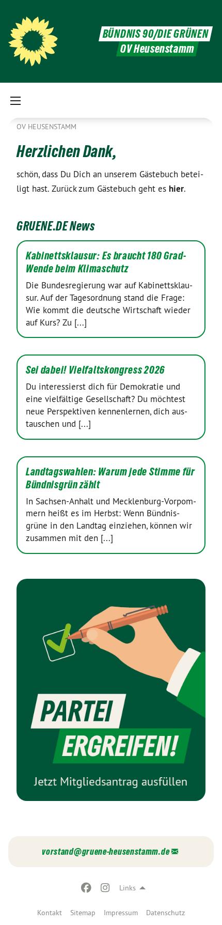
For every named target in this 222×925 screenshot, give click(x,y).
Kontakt (49, 912)
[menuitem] (49, 912)
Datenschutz (165, 912)
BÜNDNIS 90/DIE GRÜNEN (156, 33)
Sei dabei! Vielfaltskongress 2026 (95, 370)
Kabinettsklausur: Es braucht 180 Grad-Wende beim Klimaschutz (106, 262)
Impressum (121, 912)
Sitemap (83, 912)
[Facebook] (86, 887)
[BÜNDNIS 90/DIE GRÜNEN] (33, 41)
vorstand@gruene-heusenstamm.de (105, 851)
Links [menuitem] (127, 887)
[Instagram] (105, 887)
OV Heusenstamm (46, 126)
